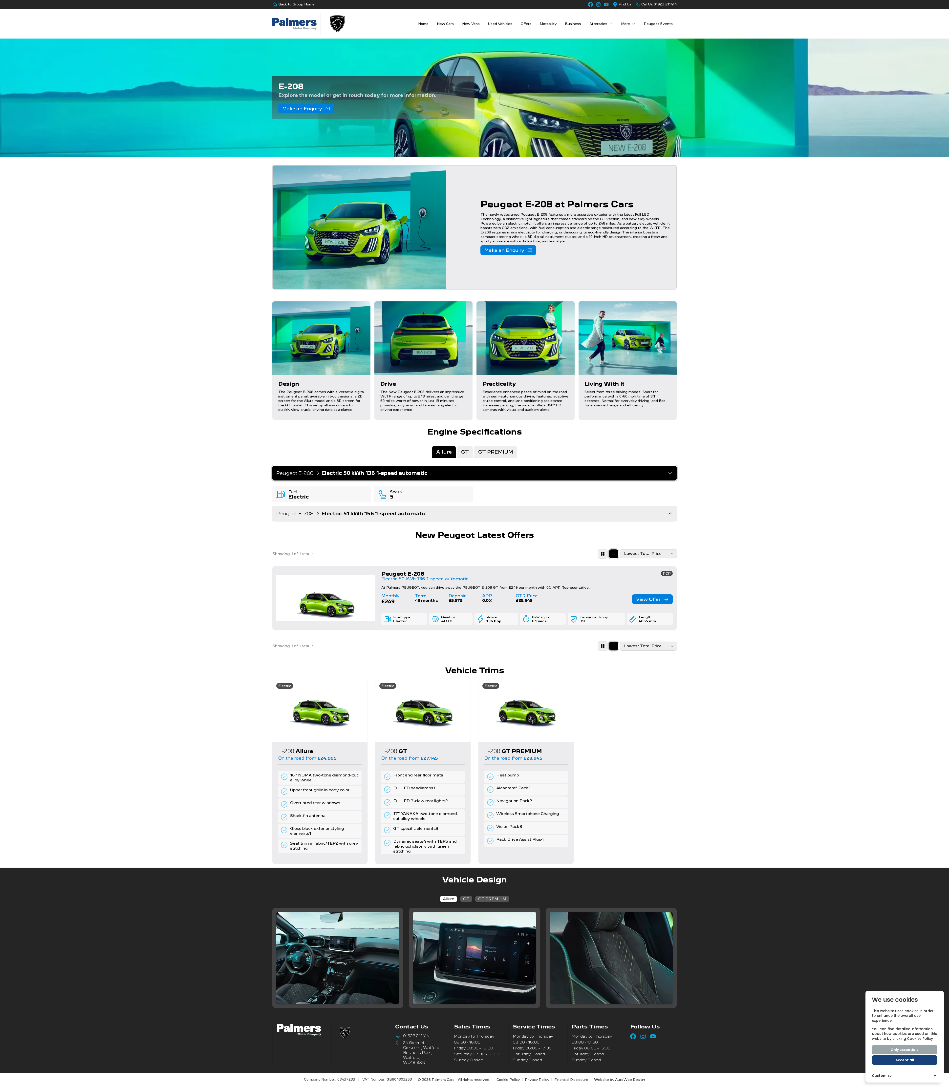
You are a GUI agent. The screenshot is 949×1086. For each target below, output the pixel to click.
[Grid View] (602, 553)
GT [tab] (465, 452)
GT (466, 899)
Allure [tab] (444, 452)
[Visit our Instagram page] (598, 4)
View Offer (648, 599)
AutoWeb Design (630, 1080)
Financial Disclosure (571, 1080)
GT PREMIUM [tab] (495, 452)
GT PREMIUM (492, 899)
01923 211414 (416, 1035)
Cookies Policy (920, 1038)
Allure (448, 899)
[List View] (613, 553)
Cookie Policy (508, 1080)
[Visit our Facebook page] (590, 4)
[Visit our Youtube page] (606, 4)
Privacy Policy (537, 1080)
